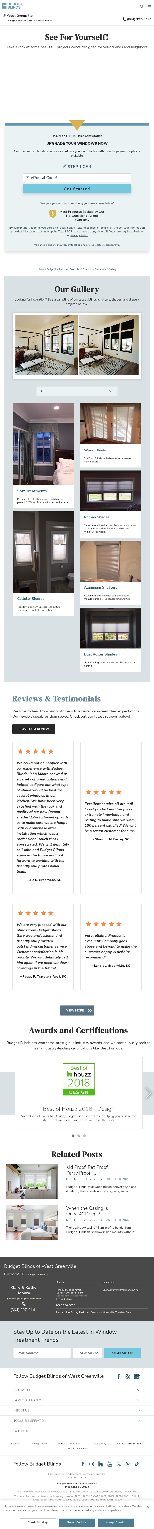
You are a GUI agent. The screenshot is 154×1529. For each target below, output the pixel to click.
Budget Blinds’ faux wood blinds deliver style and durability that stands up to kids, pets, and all (101, 1189)
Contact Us (23, 1390)
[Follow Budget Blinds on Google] (137, 1376)
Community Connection (94, 269)
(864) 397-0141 (139, 19)
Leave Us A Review (34, 729)
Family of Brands (28, 1400)
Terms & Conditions (69, 1443)
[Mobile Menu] (150, 7)
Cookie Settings (38, 1522)
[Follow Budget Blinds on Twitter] (119, 1463)
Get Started (77, 188)
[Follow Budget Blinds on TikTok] (137, 1463)
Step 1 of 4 (79, 166)
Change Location (36, 1274)
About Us (21, 1410)
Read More (65, 1299)
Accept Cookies (116, 1522)
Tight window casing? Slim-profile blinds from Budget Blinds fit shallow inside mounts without (101, 1229)
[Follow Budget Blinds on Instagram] (92, 1463)
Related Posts (77, 1154)
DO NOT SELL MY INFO (130, 1443)
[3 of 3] (84, 1135)
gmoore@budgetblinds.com (24, 1298)
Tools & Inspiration (30, 1421)
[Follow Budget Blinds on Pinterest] (128, 1463)
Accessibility (99, 1443)
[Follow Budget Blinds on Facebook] (119, 1376)
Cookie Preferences (77, 1448)
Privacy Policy (79, 235)
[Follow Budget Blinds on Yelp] (128, 1376)
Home (41, 269)
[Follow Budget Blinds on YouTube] (110, 1463)
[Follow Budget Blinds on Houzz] (101, 1463)
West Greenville (20, 16)
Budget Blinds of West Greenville (63, 269)
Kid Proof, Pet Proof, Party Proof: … (87, 1170)
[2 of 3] (78, 1135)
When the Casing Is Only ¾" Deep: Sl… (87, 1211)
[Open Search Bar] (142, 7)
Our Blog (21, 1431)
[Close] (147, 1506)
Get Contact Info (39, 20)
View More (75, 1010)
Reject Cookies (77, 1522)
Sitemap (15, 1443)
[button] (16, 20)
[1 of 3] (73, 1135)
